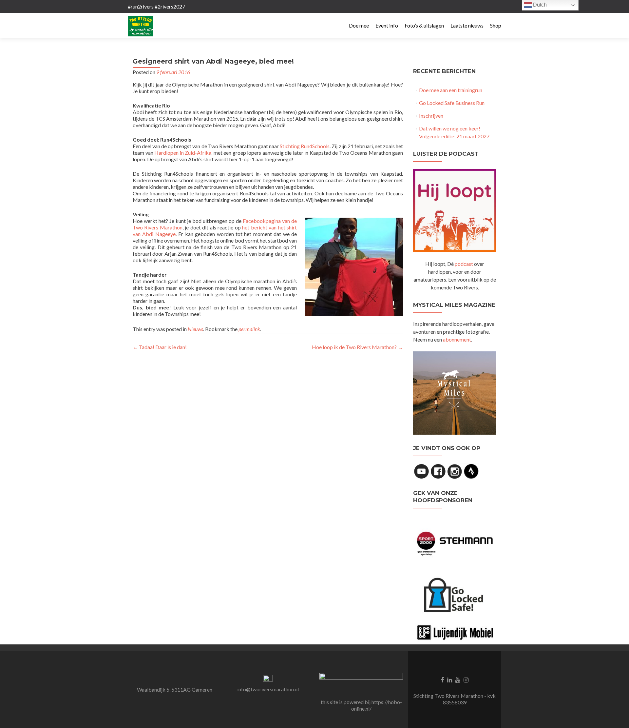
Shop (495, 25)
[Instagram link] (466, 679)
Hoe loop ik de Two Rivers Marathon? (357, 347)
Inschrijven (431, 115)
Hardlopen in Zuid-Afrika (182, 152)
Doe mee (359, 25)
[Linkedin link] (449, 679)
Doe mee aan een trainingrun (450, 90)
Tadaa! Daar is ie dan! (160, 347)
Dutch (539, 5)
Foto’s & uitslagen (424, 25)
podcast (464, 264)
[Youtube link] (457, 679)
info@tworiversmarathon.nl (268, 689)
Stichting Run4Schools (305, 146)
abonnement (457, 339)
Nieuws (195, 329)
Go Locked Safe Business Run (452, 103)
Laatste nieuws (467, 25)
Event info (386, 25)
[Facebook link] (442, 679)
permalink (249, 329)
